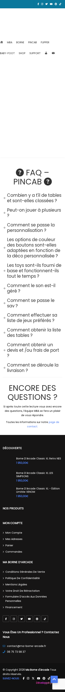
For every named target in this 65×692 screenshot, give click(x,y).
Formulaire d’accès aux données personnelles (26, 599)
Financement (13, 607)
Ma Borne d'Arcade (37, 670)
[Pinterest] (37, 618)
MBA (9, 42)
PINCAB (32, 42)
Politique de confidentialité (22, 578)
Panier (9, 545)
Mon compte (13, 533)
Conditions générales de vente (25, 572)
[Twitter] (21, 618)
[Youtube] (29, 618)
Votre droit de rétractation (22, 591)
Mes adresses (13, 539)
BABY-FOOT (7, 53)
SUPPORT (35, 53)
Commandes (13, 552)
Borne (20, 42)
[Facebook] (6, 618)
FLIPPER (45, 42)
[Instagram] (13, 618)
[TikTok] (45, 618)
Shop (22, 53)
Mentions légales (16, 584)
